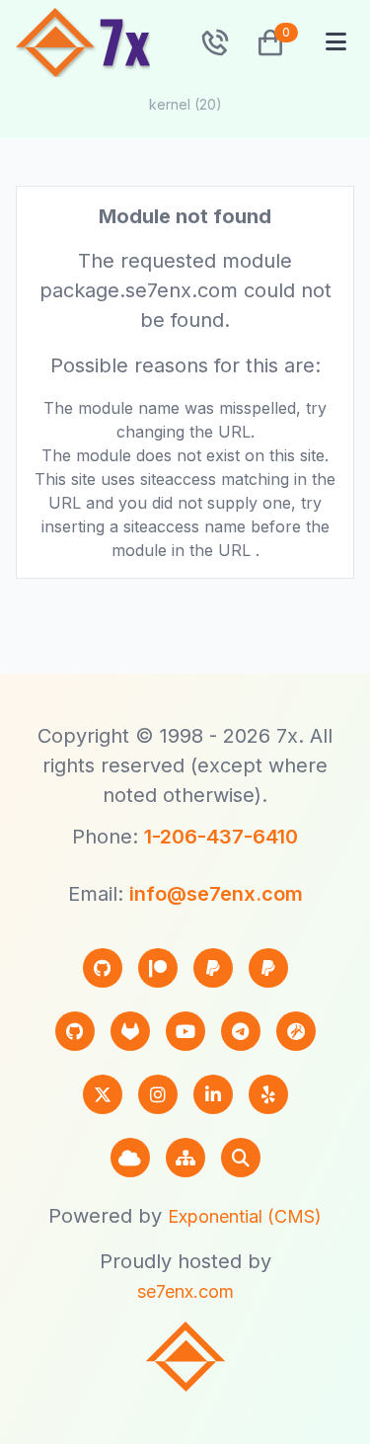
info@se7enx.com (216, 894)
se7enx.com (185, 1291)
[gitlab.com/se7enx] (130, 1031)
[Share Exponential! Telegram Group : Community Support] (240, 1031)
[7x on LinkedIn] (213, 1094)
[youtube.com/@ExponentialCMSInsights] (185, 1031)
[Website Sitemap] (185, 1157)
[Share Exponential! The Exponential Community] (296, 1031)
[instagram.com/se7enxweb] (158, 1094)
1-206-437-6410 (221, 836)
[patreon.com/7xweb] (158, 968)
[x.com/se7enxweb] (102, 1094)
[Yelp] (268, 1094)
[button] (262, 42)
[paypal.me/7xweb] (213, 968)
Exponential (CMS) (245, 1216)
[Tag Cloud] (130, 1157)
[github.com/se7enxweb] (75, 1031)
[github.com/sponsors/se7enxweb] (102, 968)
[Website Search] (240, 1157)
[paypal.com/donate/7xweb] (268, 968)
